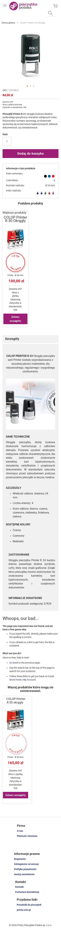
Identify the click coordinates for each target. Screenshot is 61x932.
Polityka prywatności (25, 869)
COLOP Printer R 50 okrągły (15, 700)
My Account (29, 679)
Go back (13, 662)
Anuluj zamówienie (24, 874)
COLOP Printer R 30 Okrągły (15, 219)
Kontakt (19, 887)
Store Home (15, 679)
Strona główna (8, 23)
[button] (27, 86)
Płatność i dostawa (27, 836)
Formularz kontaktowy (27, 892)
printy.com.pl (24, 910)
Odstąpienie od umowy (26, 864)
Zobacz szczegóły (15, 318)
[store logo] (23, 6)
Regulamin (20, 859)
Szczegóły (12, 339)
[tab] (30, 339)
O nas (20, 831)
